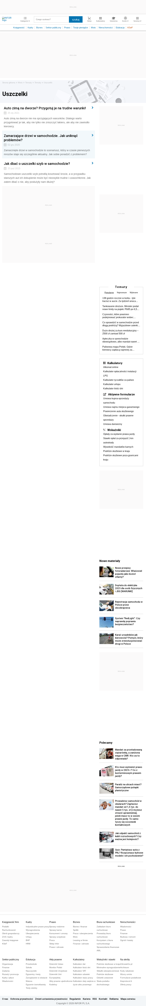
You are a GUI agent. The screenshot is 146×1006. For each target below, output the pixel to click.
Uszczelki (48, 82)
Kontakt (103, 998)
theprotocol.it (126, 981)
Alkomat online (110, 367)
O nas (5, 998)
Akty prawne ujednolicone (60, 981)
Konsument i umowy (58, 933)
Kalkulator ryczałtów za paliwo (118, 380)
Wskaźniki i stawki (106, 959)
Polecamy (105, 743)
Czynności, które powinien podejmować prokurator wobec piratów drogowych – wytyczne (117, 316)
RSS (95, 998)
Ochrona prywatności (21, 998)
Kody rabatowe (127, 971)
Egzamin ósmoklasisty (36, 984)
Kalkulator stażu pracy (83, 978)
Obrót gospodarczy (10, 933)
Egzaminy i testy (33, 974)
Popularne (109, 292)
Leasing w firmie (80, 940)
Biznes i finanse (80, 926)
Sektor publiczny (53, 27)
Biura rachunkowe (106, 922)
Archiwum (124, 967)
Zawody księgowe (10, 940)
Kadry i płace (8, 978)
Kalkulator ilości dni (113, 388)
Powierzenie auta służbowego (118, 411)
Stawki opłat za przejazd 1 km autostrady (118, 440)
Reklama (114, 998)
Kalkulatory (114, 363)
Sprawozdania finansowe (108, 947)
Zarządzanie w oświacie (36, 978)
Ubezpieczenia (32, 933)
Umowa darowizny (112, 424)
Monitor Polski (55, 967)
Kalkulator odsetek (81, 974)
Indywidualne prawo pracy (37, 926)
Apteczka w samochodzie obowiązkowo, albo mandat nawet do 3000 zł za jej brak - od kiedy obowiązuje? (121, 340)
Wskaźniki (114, 430)
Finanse (123, 933)
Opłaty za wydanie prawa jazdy (119, 434)
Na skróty (125, 959)
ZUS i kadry (7, 937)
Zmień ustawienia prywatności (51, 998)
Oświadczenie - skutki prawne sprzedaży (118, 417)
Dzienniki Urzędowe (58, 971)
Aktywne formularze (121, 394)
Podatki (5, 926)
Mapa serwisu (128, 998)
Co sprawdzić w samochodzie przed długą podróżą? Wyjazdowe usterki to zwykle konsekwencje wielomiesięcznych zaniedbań (120, 324)
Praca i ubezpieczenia (83, 933)
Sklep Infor (54, 944)
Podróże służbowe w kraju (116, 451)
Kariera (86, 998)
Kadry (30, 27)
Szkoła (29, 967)
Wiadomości (125, 926)
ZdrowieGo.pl (126, 964)
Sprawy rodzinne (56, 926)
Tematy (28, 82)
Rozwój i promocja (10, 974)
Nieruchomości (106, 27)
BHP (28, 940)
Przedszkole (31, 964)
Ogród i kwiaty (126, 940)
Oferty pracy (125, 984)
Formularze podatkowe (130, 978)
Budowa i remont (127, 937)
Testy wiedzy (31, 988)
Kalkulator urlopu (111, 384)
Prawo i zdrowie (56, 947)
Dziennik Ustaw (56, 964)
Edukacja (120, 27)
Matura (29, 981)
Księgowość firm (10, 922)
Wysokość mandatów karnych (118, 447)
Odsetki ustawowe (105, 978)
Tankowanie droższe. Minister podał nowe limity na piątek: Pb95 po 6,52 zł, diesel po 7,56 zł (120, 308)
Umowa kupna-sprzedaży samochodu (116, 400)
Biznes (39, 27)
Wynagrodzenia (33, 930)
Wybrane (134, 292)
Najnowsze (122, 292)
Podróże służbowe (105, 974)
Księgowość (19, 27)
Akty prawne (55, 959)
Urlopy (29, 937)
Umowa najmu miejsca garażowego (121, 407)
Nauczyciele (31, 971)
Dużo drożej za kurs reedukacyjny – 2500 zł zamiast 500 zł (120, 332)
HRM (28, 944)
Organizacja (7, 964)
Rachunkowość (9, 930)
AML (99, 950)
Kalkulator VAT (79, 971)
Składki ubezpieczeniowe (108, 971)
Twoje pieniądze (80, 27)
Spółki (75, 930)
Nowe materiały (109, 561)
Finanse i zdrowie (81, 944)
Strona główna (8, 82)
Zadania (6, 971)
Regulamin (75, 998)
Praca (52, 940)
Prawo (67, 27)
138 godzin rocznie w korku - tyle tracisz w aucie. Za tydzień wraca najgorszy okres (119, 300)
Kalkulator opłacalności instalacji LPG (119, 373)
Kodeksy (53, 984)
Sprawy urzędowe (57, 937)
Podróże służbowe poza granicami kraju (120, 457)
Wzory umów (126, 974)
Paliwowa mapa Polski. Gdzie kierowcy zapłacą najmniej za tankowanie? (117, 348)
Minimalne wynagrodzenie (108, 967)
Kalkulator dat (79, 964)
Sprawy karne (55, 930)
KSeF (130, 27)
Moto (93, 27)
